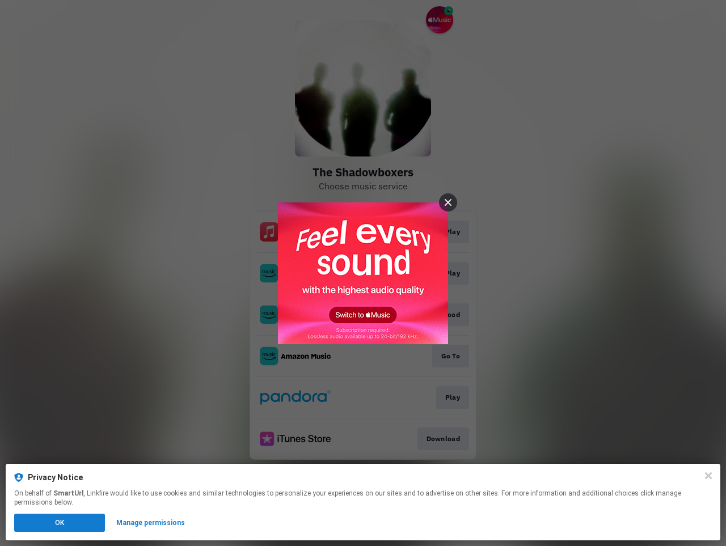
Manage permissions (150, 523)
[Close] (708, 476)
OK (59, 523)
